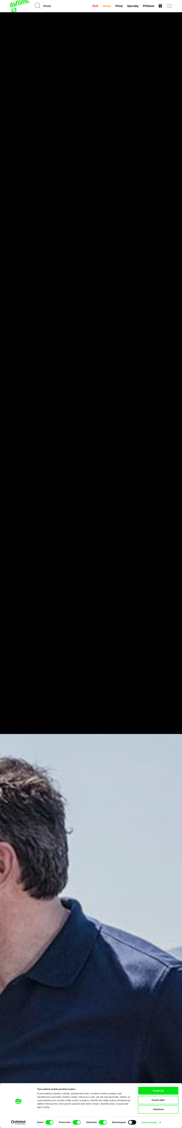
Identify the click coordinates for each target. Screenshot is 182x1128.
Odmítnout (158, 1109)
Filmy (119, 6)
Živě (95, 6)
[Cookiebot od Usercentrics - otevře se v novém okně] (18, 1122)
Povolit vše (158, 1090)
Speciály (133, 6)
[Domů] (20, 6)
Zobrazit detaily (149, 1122)
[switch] (77, 1122)
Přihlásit (148, 6)
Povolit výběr (158, 1100)
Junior (106, 6)
